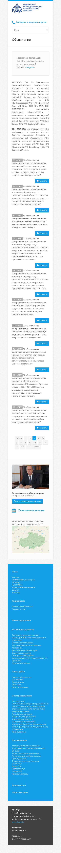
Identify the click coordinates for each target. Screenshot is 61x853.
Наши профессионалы (21, 677)
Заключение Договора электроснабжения (30, 704)
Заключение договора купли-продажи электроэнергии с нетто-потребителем (28, 707)
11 (40, 442)
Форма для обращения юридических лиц (30, 727)
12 (45, 442)
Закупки (30, 67)
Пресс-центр (18, 671)
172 (28, 446)
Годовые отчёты (19, 609)
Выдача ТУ (16, 766)
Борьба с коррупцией (21, 653)
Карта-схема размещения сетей (25, 753)
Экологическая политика (22, 643)
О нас (15, 571)
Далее (36, 446)
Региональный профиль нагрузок (26, 756)
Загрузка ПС (17, 771)
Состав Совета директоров (23, 580)
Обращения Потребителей (23, 721)
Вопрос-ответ (19, 785)
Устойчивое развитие (23, 629)
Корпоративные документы (23, 587)
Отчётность (17, 763)
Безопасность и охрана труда (24, 650)
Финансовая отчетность (22, 606)
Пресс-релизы (18, 682)
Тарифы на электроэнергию (24, 716)
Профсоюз (16, 660)
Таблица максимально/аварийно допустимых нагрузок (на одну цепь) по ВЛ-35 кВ (28, 748)
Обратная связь (20, 792)
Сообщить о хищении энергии (31, 22)
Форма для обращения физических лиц (29, 724)
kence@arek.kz (18, 822)
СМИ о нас (16, 685)
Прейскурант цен (19, 732)
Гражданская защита (21, 663)
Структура (16, 582)
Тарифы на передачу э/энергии (25, 761)
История (15, 577)
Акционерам (18, 601)
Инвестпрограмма (21, 620)
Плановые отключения (31, 510)
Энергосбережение (20, 711)
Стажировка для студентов (23, 655)
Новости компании (20, 687)
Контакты (16, 592)
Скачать (43, 181)
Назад (19, 438)
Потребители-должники (22, 714)
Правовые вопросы (20, 774)
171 (22, 446)
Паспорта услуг (18, 701)
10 (35, 442)
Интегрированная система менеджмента (29, 658)
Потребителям (19, 740)
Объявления (17, 679)
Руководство (17, 585)
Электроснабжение (22, 695)
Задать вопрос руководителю (27, 501)
